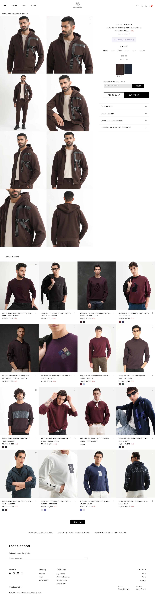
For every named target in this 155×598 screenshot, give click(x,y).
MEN (5, 6)
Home (4, 13)
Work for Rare (43, 580)
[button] (89, 19)
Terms (144, 577)
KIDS (24, 6)
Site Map (143, 581)
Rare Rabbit (12, 13)
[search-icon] (137, 6)
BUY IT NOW (134, 95)
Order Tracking (62, 580)
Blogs (144, 573)
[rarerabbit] (77, 5)
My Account (61, 574)
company (42, 569)
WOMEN (14, 6)
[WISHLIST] (146, 6)
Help (40, 577)
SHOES (33, 6)
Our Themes (142, 569)
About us (42, 574)
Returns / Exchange (63, 577)
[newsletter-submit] (86, 558)
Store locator (61, 583)
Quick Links (61, 569)
